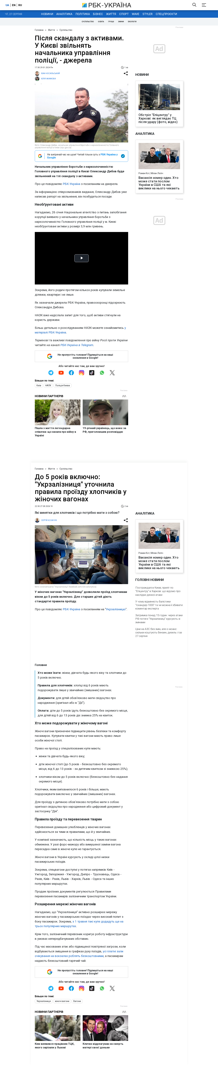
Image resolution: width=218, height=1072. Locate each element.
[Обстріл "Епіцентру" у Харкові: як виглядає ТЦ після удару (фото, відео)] (159, 97)
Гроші (111, 22)
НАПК (48, 385)
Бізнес (98, 14)
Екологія (132, 22)
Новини (47, 14)
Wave (135, 14)
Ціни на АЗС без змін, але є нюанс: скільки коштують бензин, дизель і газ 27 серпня (158, 632)
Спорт (124, 14)
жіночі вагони (62, 1001)
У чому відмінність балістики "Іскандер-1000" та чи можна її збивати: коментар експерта (159, 605)
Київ (39, 385)
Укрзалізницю (116, 609)
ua (7, 5)
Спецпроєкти (166, 14)
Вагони (77, 1001)
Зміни (121, 22)
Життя (111, 14)
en (13, 5)
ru (20, 5)
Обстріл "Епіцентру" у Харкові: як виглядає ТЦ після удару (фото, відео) (158, 118)
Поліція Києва (62, 385)
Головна (39, 30)
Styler (148, 14)
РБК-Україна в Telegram (76, 345)
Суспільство (88, 22)
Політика (82, 14)
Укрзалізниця (44, 1001)
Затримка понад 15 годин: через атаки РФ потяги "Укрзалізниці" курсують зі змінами (159, 619)
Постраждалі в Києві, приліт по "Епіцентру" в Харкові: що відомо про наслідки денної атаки (157, 591)
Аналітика (64, 14)
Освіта (101, 22)
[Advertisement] (81, 637)
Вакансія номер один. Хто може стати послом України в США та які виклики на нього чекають (159, 183)
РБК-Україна (71, 184)
